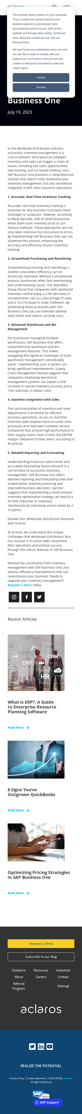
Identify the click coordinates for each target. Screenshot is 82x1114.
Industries (63, 970)
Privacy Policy (16, 1078)
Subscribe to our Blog (41, 957)
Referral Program (18, 986)
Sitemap (63, 986)
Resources (41, 970)
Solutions (18, 970)
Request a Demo (41, 943)
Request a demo (20, 585)
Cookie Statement (36, 1078)
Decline (41, 87)
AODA (51, 1078)
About (18, 977)
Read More (16, 728)
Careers (41, 977)
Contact (63, 977)
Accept (41, 77)
